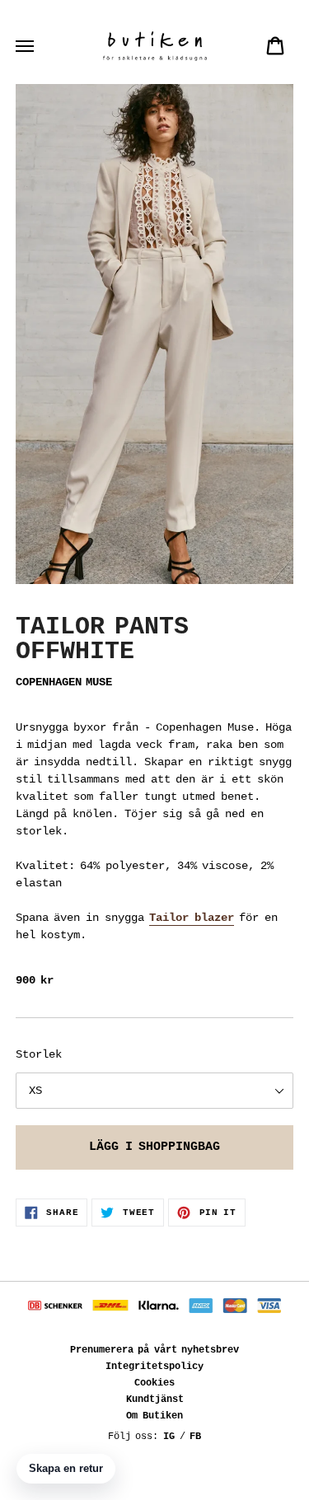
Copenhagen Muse (64, 682)
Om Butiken (154, 1416)
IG (169, 1436)
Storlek (39, 1054)
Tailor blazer (191, 917)
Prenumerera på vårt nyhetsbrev (155, 1350)
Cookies (154, 1383)
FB (195, 1436)
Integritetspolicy (154, 1366)
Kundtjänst (155, 1399)
